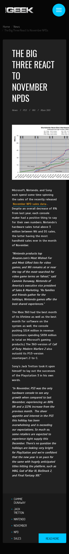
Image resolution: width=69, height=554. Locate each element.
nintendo (19, 519)
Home (6, 26)
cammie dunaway (20, 500)
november (20, 525)
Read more (52, 538)
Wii (33, 110)
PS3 (25, 110)
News (17, 26)
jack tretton (19, 511)
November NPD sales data (29, 204)
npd (16, 532)
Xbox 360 (45, 110)
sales (17, 538)
